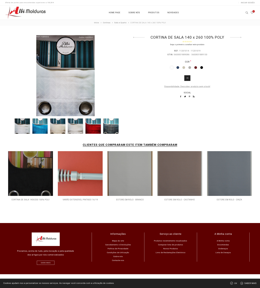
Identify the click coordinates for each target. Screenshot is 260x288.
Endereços (223, 249)
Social (187, 93)
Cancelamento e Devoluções (118, 245)
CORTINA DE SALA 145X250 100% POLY (31, 200)
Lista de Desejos (223, 253)
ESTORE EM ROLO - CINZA (229, 200)
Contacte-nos (118, 260)
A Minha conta (223, 241)
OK (235, 283)
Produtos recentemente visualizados (170, 241)
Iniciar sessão (248, 3)
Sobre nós (118, 256)
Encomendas (223, 245)
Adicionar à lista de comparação (187, 78)
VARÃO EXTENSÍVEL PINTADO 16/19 (80, 200)
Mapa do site (118, 241)
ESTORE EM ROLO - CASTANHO (180, 200)
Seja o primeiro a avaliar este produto (187, 44)
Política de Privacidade (118, 249)
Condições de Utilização (118, 253)
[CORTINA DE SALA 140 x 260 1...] (139, 37)
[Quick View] (28, 173)
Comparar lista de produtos (170, 245)
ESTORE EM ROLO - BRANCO (130, 200)
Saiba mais (46, 263)
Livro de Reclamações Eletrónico (171, 253)
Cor (187, 62)
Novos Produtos (170, 249)
